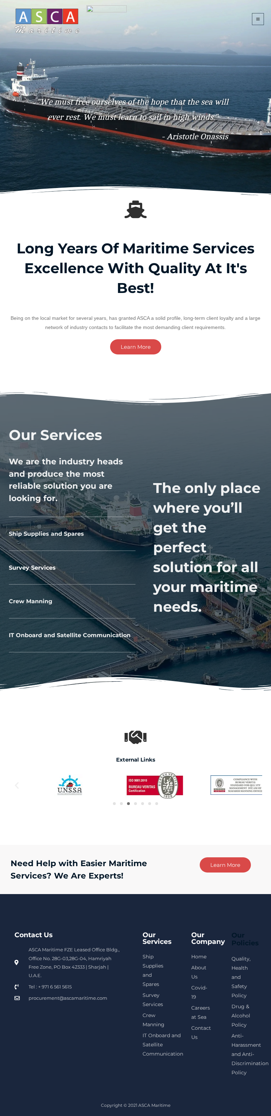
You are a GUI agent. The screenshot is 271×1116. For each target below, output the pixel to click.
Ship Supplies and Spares (46, 533)
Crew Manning (30, 601)
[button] (16, 785)
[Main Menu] (258, 19)
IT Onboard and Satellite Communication (70, 635)
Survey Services (32, 567)
